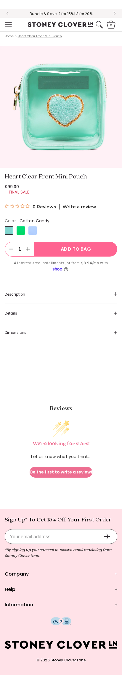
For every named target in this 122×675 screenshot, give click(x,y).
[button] (7, 24)
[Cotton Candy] (9, 230)
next (114, 13)
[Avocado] (21, 230)
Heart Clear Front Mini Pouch (40, 36)
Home (9, 36)
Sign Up (107, 536)
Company (17, 574)
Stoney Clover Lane (68, 660)
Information (19, 604)
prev (7, 13)
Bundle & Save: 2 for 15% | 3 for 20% (61, 13)
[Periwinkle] (32, 230)
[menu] (7, 24)
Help (10, 589)
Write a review (79, 207)
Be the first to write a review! (61, 472)
